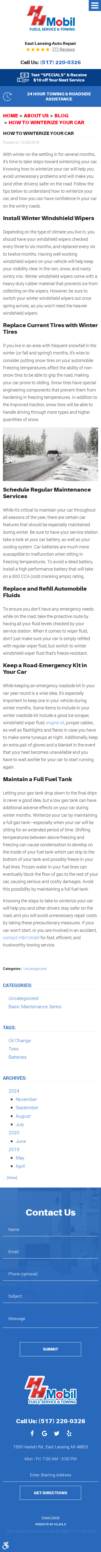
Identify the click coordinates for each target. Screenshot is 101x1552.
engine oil (55, 723)
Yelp (69, 1434)
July (20, 1124)
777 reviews (63, 49)
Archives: (14, 1078)
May (20, 1158)
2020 (14, 1132)
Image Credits (50, 1517)
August (23, 1116)
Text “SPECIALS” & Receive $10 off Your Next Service (59, 77)
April (20, 1166)
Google (44, 1434)
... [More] (10, 1177)
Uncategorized (35, 968)
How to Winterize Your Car (46, 122)
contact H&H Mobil (21, 937)
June (21, 1141)
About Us (36, 116)
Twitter (57, 1434)
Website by (50, 1524)
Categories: (17, 985)
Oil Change (20, 1040)
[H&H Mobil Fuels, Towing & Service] (50, 18)
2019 (14, 1149)
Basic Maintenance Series (35, 1006)
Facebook (32, 1434)
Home (10, 116)
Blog (61, 116)
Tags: (9, 1027)
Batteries (18, 1057)
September (27, 1107)
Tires (14, 1049)
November (26, 1099)
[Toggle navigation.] (95, 5)
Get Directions (50, 1493)
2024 (14, 1091)
